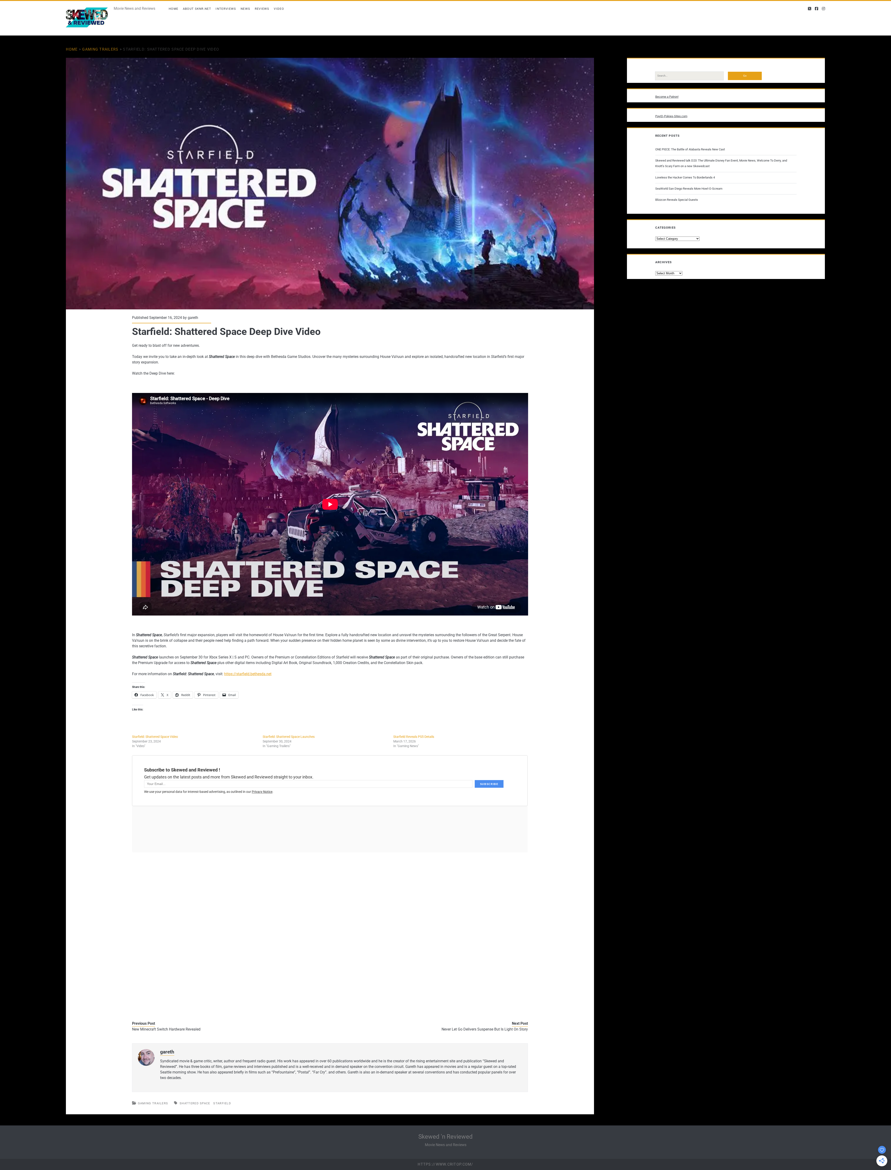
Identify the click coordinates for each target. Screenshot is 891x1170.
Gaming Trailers (100, 49)
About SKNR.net (197, 8)
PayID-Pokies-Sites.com (671, 116)
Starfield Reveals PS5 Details (413, 737)
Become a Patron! (666, 96)
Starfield (222, 1103)
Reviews (262, 8)
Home (173, 8)
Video (279, 8)
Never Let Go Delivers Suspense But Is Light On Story (485, 1029)
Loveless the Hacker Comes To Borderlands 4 (685, 177)
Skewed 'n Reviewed (445, 1136)
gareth (193, 317)
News (245, 8)
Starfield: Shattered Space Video (155, 737)
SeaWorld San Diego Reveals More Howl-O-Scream (688, 188)
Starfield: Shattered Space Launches (289, 737)
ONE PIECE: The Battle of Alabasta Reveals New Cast (690, 149)
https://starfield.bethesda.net (247, 674)
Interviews (226, 8)
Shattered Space (195, 1103)
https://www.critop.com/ (445, 1164)
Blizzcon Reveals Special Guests (676, 199)
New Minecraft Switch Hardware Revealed (166, 1029)
